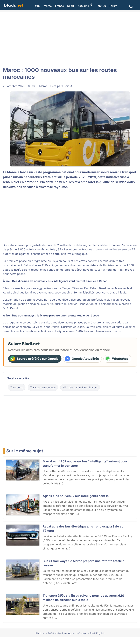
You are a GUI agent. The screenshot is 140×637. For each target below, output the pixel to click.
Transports (16, 387)
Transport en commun (42, 387)
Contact (82, 633)
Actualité (83, 5)
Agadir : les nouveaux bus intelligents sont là (76, 496)
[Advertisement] (70, 39)
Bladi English (97, 633)
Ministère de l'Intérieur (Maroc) (80, 387)
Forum (113, 5)
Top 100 (101, 5)
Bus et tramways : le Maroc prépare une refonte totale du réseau (55, 315)
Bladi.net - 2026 (45, 633)
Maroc (48, 5)
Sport (70, 5)
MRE (37, 5)
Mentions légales (66, 633)
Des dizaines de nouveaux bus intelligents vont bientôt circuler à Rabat (59, 281)
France (59, 5)
